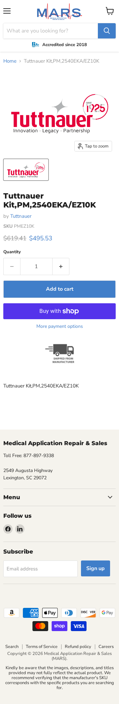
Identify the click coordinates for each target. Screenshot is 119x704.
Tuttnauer (20, 216)
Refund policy (78, 647)
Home (10, 61)
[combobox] (50, 30)
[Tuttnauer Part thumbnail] (26, 169)
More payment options (59, 326)
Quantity (12, 252)
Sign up (95, 568)
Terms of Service (42, 647)
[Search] (107, 30)
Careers (106, 647)
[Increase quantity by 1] (61, 266)
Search (12, 647)
